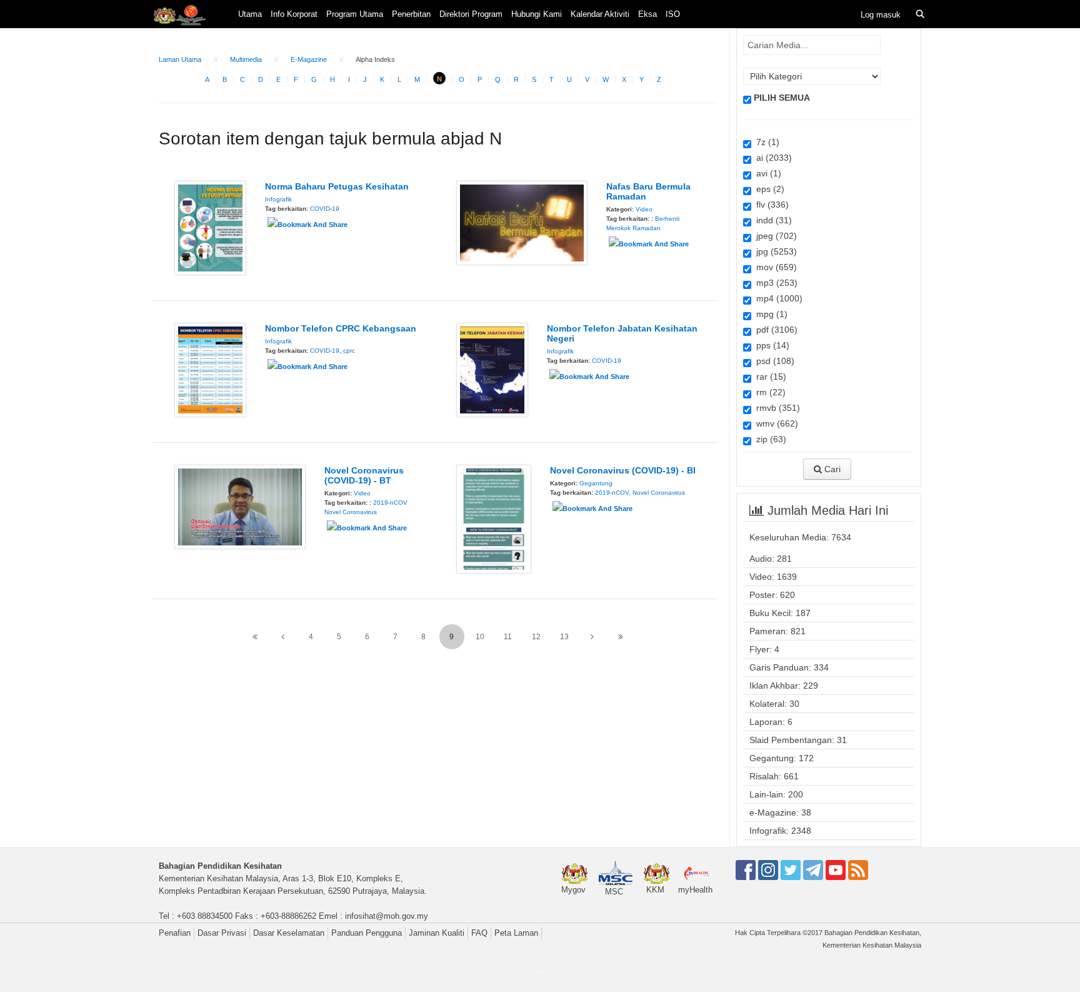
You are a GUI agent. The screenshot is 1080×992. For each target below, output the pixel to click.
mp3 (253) (774, 283)
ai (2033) (771, 158)
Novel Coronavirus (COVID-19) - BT (364, 475)
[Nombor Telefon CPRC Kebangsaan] (210, 369)
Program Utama (354, 14)
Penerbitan (411, 14)
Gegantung (595, 483)
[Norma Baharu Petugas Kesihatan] (210, 227)
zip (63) (768, 439)
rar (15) (768, 377)
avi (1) (766, 173)
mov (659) (774, 267)
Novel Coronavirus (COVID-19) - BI (623, 470)
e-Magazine (309, 59)
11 (508, 636)
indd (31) (771, 220)
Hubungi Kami (536, 14)
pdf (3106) (774, 330)
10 (480, 636)
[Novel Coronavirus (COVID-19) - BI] (493, 519)
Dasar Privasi (222, 933)
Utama (250, 14)
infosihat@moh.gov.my (386, 916)
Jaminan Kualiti (436, 933)
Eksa (647, 14)
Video (644, 209)
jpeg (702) (774, 236)
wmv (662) (774, 423)
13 (564, 636)
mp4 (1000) (776, 298)
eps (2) (767, 189)
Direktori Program (470, 14)
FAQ (479, 933)
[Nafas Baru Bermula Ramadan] (522, 222)
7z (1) (765, 142)
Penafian (175, 933)
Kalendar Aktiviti (600, 14)
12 (536, 636)
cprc (349, 350)
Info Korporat (294, 14)
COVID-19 (324, 208)
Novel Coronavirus (350, 512)
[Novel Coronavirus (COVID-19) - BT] (240, 506)
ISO (673, 14)
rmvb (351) (775, 408)
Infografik (278, 199)
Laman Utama (180, 59)
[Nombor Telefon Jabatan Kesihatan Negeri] (492, 369)
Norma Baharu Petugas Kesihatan (337, 186)
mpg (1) (769, 314)
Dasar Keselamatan (288, 933)
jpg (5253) (774, 251)
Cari (831, 469)
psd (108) (772, 361)
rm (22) (768, 392)
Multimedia (246, 59)
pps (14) (770, 345)
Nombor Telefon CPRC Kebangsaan (340, 328)
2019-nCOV (390, 502)
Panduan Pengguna (366, 933)
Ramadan (646, 228)
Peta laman (516, 933)
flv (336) (770, 205)
